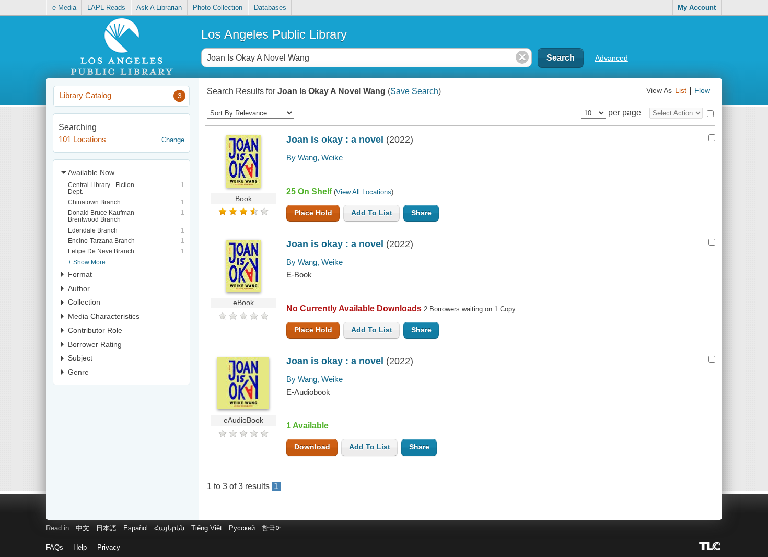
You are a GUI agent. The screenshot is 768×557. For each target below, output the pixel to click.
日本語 (106, 528)
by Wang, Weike (314, 157)
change (172, 140)
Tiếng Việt (206, 528)
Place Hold (313, 213)
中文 (82, 528)
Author (79, 288)
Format (80, 274)
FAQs (54, 547)
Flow (702, 91)
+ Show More (87, 262)
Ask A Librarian (159, 7)
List (680, 91)
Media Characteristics (103, 316)
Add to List (371, 213)
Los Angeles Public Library (274, 34)
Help (80, 547)
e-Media (64, 7)
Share (421, 213)
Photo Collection (217, 7)
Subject (80, 358)
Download (312, 447)
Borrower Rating (95, 344)
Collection (84, 302)
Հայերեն (169, 528)
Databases (270, 7)
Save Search (414, 91)
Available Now (91, 172)
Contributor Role (95, 330)
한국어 (272, 528)
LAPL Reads (106, 7)
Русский (242, 528)
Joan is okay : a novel (334, 139)
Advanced (611, 58)
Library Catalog (120, 95)
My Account (697, 7)
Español (135, 528)
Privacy (108, 547)
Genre (78, 372)
